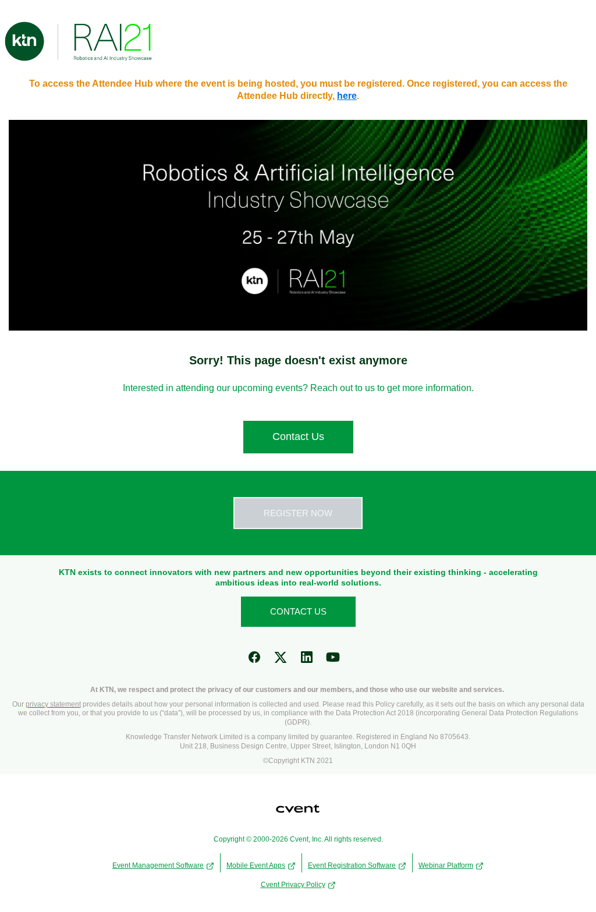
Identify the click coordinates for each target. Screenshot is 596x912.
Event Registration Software (352, 865)
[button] (259, 661)
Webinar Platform (445, 865)
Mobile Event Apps (255, 865)
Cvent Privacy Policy (293, 885)
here (347, 96)
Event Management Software (158, 865)
